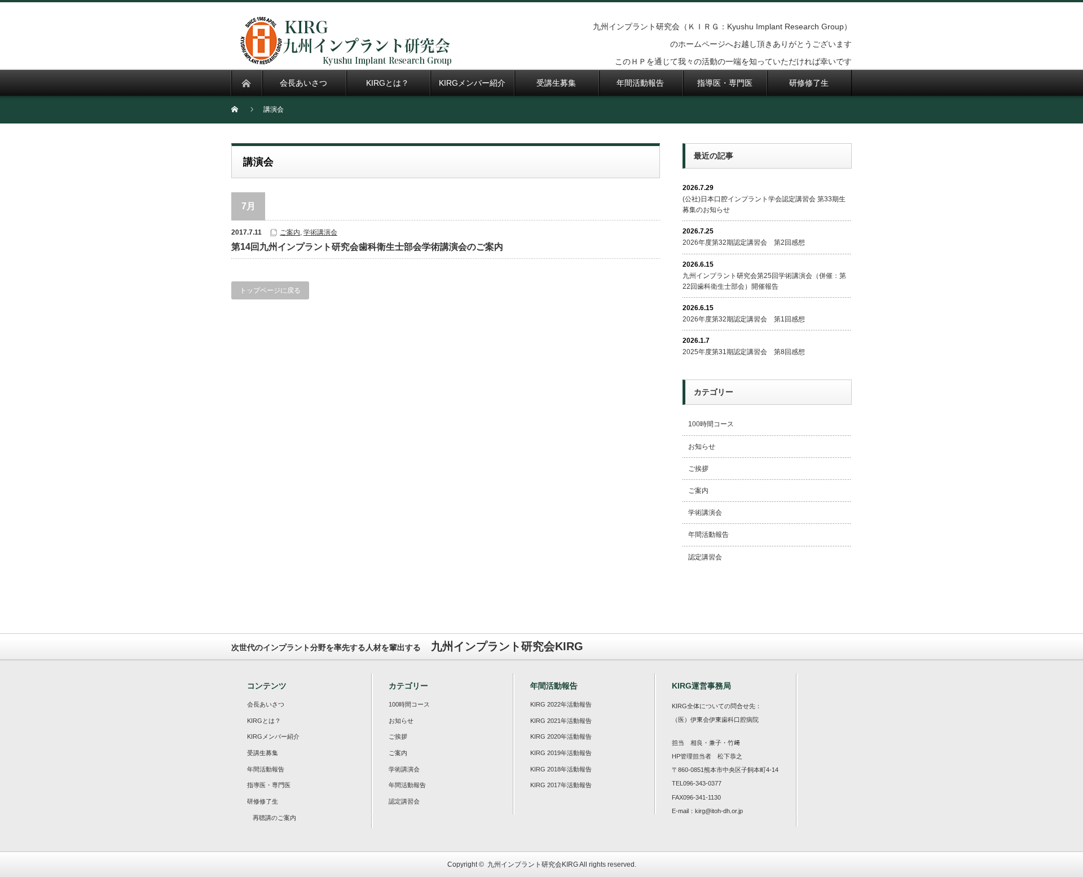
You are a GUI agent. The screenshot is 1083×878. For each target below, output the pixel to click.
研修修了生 (262, 801)
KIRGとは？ (264, 720)
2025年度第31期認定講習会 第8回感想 (744, 352)
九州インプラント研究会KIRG (532, 864)
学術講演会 (320, 232)
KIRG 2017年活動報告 (561, 785)
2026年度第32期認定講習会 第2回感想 (744, 242)
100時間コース (711, 424)
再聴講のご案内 (274, 817)
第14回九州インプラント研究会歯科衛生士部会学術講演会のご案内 (367, 247)
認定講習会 (705, 557)
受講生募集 (262, 752)
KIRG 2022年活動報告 (561, 704)
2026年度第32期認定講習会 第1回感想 (744, 319)
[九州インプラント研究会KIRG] (345, 59)
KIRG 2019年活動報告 (561, 752)
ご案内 (290, 232)
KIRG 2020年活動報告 (561, 736)
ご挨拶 (698, 469)
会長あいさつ (265, 704)
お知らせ (701, 447)
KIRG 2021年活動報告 (561, 720)
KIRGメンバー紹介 (273, 736)
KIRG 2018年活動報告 (561, 769)
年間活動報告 (708, 535)
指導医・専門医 (268, 785)
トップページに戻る (270, 290)
